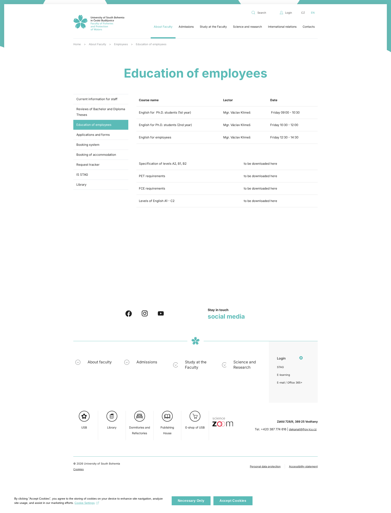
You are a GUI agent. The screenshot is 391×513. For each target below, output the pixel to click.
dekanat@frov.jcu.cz (303, 429)
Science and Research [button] (244, 365)
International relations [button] (282, 26)
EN (313, 12)
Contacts (309, 26)
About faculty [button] (100, 362)
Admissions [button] (186, 26)
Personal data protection (265, 466)
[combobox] (264, 13)
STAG (280, 367)
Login (288, 12)
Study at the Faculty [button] (213, 26)
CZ (303, 12)
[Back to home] (98, 22)
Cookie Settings (85, 502)
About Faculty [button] (163, 26)
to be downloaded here (260, 164)
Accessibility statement (303, 466)
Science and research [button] (247, 26)
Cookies (78, 469)
